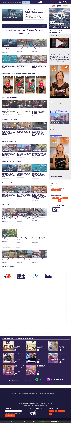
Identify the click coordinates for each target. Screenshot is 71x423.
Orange (65, 2)
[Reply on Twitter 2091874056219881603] (51, 125)
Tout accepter (42, 421)
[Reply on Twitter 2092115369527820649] (51, 99)
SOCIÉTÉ (56, 401)
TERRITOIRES (13, 2)
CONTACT (50, 403)
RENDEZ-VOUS (6, 2)
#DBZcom (52, 63)
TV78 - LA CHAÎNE (35, 403)
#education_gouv (53, 62)
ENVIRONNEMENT (40, 401)
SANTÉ (52, 401)
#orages (65, 61)
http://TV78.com (60, 134)
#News (51, 61)
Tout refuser (48, 421)
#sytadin (57, 136)
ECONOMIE (26, 401)
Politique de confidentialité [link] (61, 421)
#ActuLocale (55, 61)
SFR (63, 2)
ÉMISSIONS (21, 403)
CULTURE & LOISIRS (18, 401)
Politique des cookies (43, 405)
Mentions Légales (27, 405)
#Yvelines (60, 61)
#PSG (60, 136)
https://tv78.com (58, 60)
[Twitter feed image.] (59, 118)
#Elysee (64, 62)
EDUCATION (32, 401)
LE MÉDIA (19, 2)
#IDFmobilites (53, 136)
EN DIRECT (10, 401)
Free (63, 3)
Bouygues (67, 3)
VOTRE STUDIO (26, 2)
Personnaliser (53, 421)
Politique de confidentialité (35, 405)
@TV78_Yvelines (55, 54)
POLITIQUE (47, 401)
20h (59, 54)
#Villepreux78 (60, 62)
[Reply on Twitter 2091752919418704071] (51, 171)
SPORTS (61, 401)
